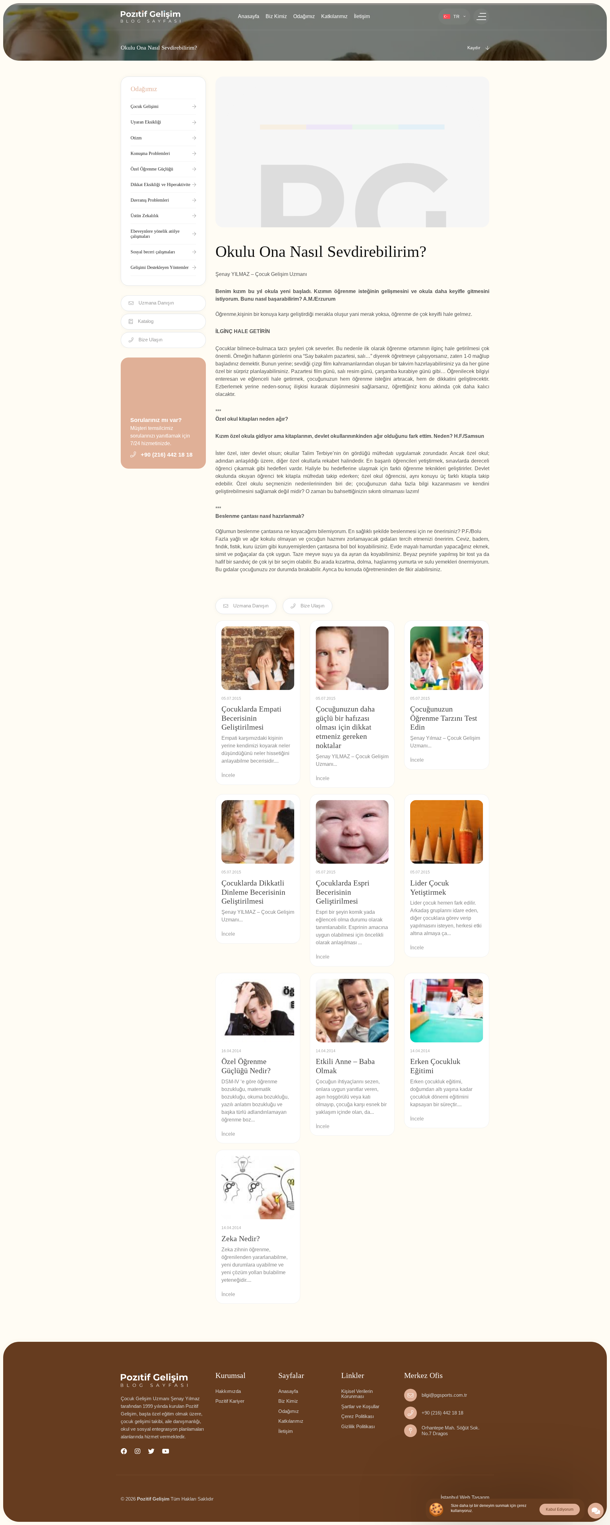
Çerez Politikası (357, 1416)
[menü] (481, 16)
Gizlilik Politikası (358, 1426)
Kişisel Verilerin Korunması (357, 1393)
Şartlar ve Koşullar (360, 1406)
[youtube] (165, 1451)
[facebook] (124, 1451)
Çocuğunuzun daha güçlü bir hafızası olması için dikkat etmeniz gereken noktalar (345, 727)
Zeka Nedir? (240, 1238)
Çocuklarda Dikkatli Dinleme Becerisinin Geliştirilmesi (253, 892)
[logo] (150, 16)
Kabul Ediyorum (559, 1509)
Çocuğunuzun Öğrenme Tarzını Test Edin (443, 718)
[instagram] (137, 1451)
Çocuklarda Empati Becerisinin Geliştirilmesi (251, 718)
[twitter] (151, 1451)
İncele (228, 775)
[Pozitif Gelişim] (163, 1380)
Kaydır (473, 47)
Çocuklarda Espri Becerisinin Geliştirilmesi (342, 892)
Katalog (145, 321)
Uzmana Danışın (156, 302)
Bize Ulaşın (150, 339)
